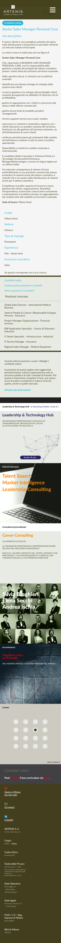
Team (4, 587)
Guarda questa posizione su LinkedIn (23, 285)
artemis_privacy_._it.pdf (12, 867)
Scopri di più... (30, 457)
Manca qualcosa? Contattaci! (19, 291)
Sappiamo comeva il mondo (12, 657)
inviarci (14, 778)
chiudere (48, 12)
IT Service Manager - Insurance (20, 342)
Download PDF (9, 855)
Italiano (14, 843)
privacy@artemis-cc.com (12, 875)
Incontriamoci (8, 647)
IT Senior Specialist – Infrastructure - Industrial (28, 336)
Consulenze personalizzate (14, 527)
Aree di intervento (10, 467)
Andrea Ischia (18, 607)
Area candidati (53, 762)
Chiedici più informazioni (17, 390)
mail (46, 778)
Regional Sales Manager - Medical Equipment (27, 347)
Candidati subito (12, 23)
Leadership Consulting (26, 489)
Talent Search (17, 476)
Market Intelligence (23, 482)
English (6, 843)
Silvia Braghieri (20, 594)
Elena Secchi (17, 600)
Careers (5, 708)
